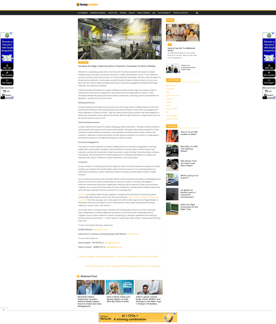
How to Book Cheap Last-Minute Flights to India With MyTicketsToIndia (119, 299)
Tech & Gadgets (164, 13)
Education (112, 13)
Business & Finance (98, 13)
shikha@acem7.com (114, 247)
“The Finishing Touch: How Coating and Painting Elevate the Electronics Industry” (124, 266)
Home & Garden (143, 13)
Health (132, 13)
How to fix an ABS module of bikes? (189, 133)
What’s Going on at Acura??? (189, 176)
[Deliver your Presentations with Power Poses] (173, 64)
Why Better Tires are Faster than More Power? (189, 163)
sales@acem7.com (112, 242)
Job (153, 13)
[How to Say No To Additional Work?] (182, 25)
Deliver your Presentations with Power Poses (188, 67)
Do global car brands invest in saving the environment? (188, 193)
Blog (167, 92)
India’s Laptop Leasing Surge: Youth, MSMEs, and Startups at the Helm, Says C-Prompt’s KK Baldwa (148, 300)
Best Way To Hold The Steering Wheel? (189, 148)
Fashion (123, 13)
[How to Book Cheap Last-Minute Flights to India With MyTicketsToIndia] (120, 281)
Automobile (83, 13)
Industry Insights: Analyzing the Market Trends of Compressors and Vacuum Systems (117, 256)
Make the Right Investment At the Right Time (189, 207)
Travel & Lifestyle (180, 13)
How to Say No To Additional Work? (181, 49)
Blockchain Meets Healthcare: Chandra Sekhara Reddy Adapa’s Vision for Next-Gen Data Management (90, 301)
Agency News (83, 62)
